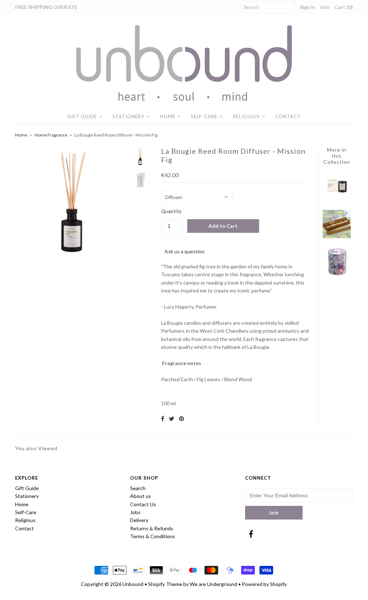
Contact (288, 116)
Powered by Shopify (264, 584)
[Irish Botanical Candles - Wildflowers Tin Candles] (337, 274)
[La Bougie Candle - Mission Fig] (337, 198)
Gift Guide (82, 116)
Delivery (139, 520)
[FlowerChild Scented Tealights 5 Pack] (337, 236)
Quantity (171, 211)
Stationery (128, 116)
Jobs (135, 512)
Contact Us (143, 504)
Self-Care (204, 116)
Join (325, 7)
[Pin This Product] (181, 418)
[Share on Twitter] (171, 418)
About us (140, 496)
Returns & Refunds (151, 528)
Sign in (307, 7)
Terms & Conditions (152, 536)
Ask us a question (184, 251)
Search (138, 488)
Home (167, 116)
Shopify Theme (165, 584)
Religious (246, 116)
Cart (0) (343, 7)
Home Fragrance (50, 135)
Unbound (133, 584)
